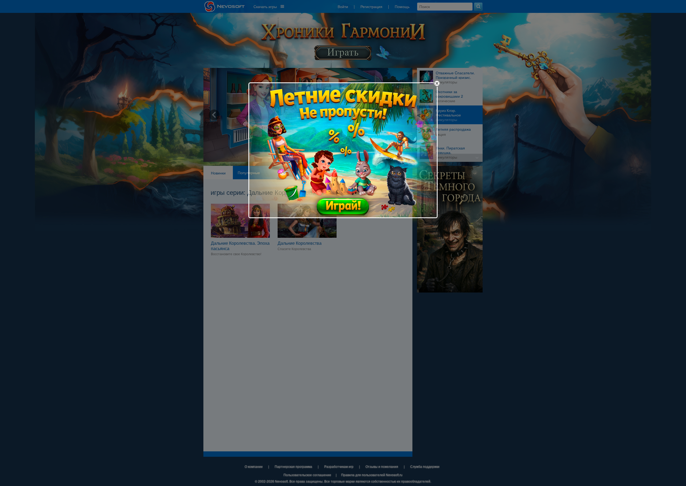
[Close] (437, 83)
